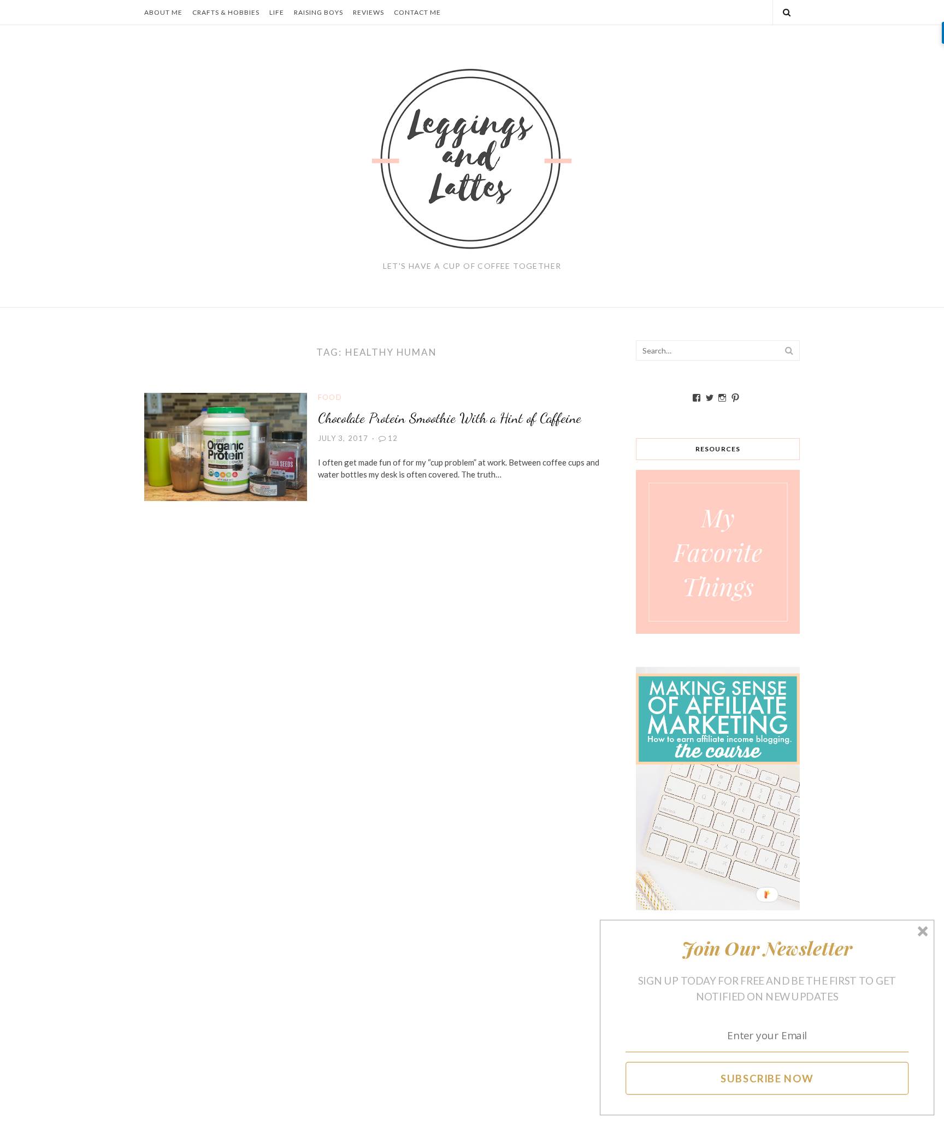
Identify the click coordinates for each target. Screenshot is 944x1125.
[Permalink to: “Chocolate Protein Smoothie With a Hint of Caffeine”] (225, 446)
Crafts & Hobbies (225, 12)
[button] (767, 948)
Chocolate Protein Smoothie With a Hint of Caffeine (449, 417)
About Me (163, 12)
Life (276, 12)
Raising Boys (318, 12)
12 (393, 438)
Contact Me (417, 12)
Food (330, 397)
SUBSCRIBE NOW (767, 1078)
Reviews (368, 12)
